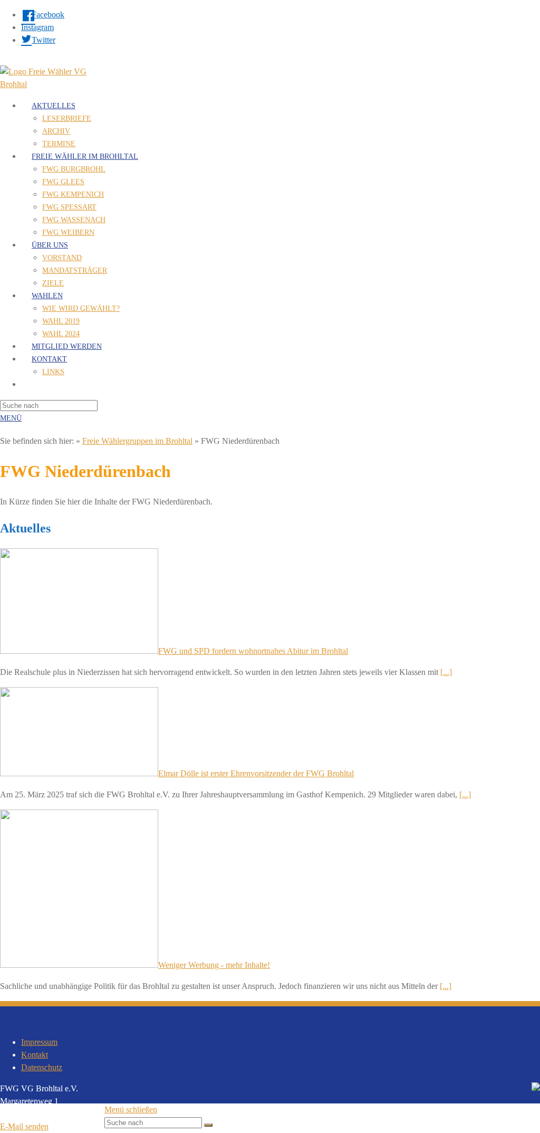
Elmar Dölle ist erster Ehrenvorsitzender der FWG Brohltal (256, 773)
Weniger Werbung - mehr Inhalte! (214, 964)
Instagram (37, 27)
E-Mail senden (24, 1126)
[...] (446, 672)
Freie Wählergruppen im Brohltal (137, 440)
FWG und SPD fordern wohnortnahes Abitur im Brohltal (253, 650)
